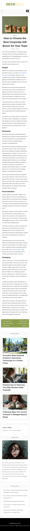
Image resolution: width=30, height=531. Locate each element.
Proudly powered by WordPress (7, 525)
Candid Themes (25, 525)
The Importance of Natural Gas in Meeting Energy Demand (7, 323)
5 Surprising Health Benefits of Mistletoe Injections (23, 323)
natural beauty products (16, 249)
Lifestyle (17, 48)
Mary (16, 35)
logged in (10, 430)
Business (13, 48)
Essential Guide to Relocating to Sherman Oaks (13, 501)
